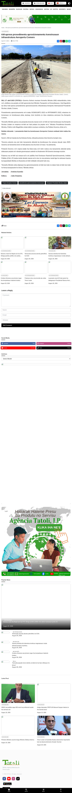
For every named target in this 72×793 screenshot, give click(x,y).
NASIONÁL (5, 31)
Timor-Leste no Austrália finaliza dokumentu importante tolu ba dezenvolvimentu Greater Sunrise (53, 741)
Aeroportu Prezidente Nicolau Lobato (57, 183)
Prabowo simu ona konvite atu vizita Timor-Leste (35, 279)
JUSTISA (46, 9)
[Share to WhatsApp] (66, 41)
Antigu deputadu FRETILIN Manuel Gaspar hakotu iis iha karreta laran (53, 708)
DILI (15, 661)
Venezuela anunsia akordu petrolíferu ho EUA (36, 255)
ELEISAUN (19, 9)
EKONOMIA (41, 736)
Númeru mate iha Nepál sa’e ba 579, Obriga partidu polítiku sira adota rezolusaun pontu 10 (12, 255)
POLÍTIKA (26, 9)
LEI (51, 9)
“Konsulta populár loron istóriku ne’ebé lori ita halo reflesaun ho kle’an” (31, 664)
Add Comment (7, 325)
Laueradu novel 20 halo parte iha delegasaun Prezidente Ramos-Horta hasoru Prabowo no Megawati (59, 279)
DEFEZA (32, 9)
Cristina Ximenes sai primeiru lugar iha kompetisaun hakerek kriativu (11, 279)
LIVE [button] (51, 3)
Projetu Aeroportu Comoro (9, 183)
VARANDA (5, 9)
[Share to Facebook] (58, 41)
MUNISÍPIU (12, 9)
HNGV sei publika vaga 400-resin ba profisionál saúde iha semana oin (17, 708)
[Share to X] (64, 41)
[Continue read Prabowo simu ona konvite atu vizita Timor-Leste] (36, 267)
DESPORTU (62, 9)
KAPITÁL (55, 9)
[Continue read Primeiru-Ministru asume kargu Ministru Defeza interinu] (18, 725)
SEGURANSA (39, 9)
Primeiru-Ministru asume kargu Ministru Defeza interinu (17, 739)
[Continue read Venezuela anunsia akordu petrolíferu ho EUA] (36, 242)
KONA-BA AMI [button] (40, 3)
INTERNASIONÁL (7, 250)
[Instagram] (61, 41)
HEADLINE (52, 250)
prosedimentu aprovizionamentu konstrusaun (32, 183)
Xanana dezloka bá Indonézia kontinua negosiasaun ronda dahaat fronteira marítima (59, 255)
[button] (9, 790)
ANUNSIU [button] (27, 3)
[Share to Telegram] (69, 41)
